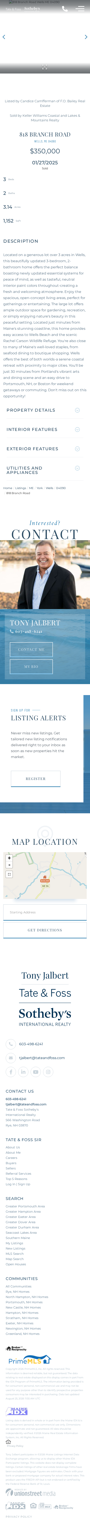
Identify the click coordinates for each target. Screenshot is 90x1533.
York (40, 488)
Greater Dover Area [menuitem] (20, 1222)
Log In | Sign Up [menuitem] (18, 1184)
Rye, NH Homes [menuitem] (17, 1292)
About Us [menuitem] (13, 1147)
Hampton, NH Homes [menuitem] (22, 1313)
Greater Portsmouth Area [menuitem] (25, 1206)
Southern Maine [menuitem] (18, 1238)
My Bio (31, 666)
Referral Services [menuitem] (18, 1174)
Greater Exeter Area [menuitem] (21, 1217)
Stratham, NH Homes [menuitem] (22, 1318)
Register (36, 778)
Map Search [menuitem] (15, 1259)
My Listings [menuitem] (14, 1243)
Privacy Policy (15, 1445)
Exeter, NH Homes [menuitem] (19, 1323)
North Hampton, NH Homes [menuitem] (27, 1297)
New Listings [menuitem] (15, 1248)
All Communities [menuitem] (18, 1286)
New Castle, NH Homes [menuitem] (23, 1307)
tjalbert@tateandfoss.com (42, 1058)
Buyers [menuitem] (11, 1163)
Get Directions (45, 930)
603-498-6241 (28, 631)
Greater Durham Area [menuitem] (22, 1227)
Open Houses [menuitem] (16, 1264)
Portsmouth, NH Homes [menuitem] (24, 1302)
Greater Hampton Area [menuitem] (23, 1212)
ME (31, 488)
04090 (61, 488)
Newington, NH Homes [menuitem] (23, 1328)
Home (7, 488)
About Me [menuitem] (13, 1153)
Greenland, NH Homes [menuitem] (23, 1334)
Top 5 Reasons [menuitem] (16, 1179)
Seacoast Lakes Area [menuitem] (21, 1233)
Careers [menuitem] (11, 1158)
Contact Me (31, 649)
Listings (20, 488)
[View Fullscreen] (9, 874)
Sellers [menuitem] (11, 1168)
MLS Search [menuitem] (15, 1254)
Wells (49, 488)
